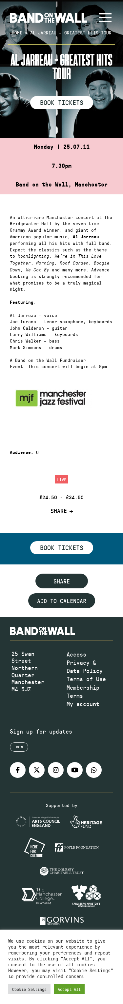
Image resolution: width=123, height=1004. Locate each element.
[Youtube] (75, 770)
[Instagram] (56, 770)
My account (83, 704)
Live (61, 479)
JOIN (19, 747)
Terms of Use (86, 679)
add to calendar (61, 601)
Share (59, 511)
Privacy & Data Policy (85, 667)
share (61, 581)
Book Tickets (61, 102)
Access (76, 654)
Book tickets (61, 547)
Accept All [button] (69, 989)
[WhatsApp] (94, 770)
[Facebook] (18, 770)
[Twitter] (37, 770)
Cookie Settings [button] (29, 989)
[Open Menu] (105, 18)
